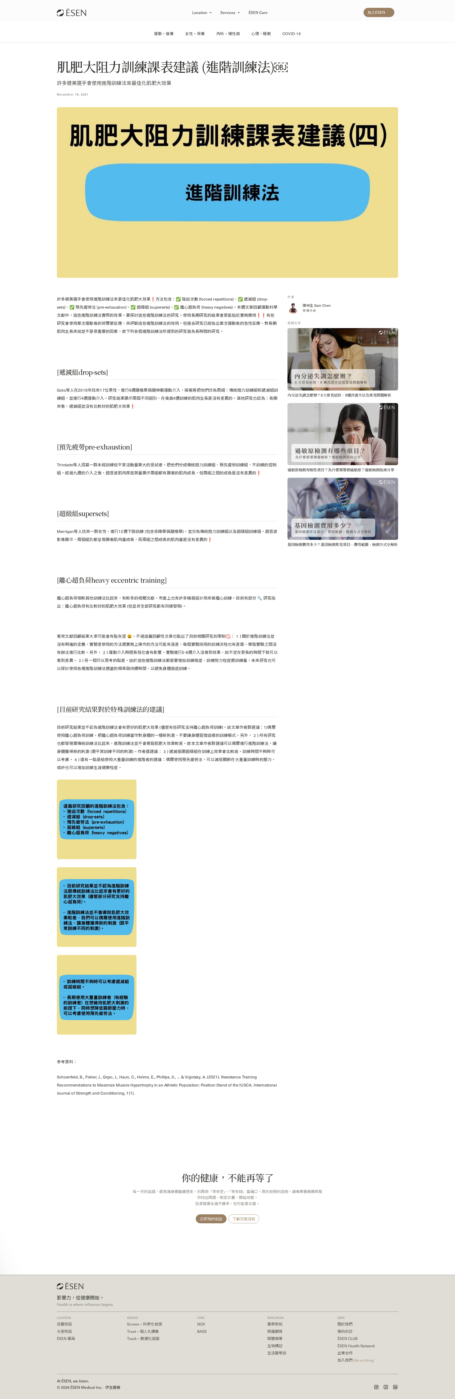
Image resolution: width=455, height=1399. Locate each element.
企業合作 (345, 1352)
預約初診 (345, 1331)
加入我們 (355, 1360)
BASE (202, 1331)
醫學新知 (274, 1323)
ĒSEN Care (258, 12)
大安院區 (64, 1331)
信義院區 (64, 1323)
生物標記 (274, 1345)
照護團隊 (274, 1331)
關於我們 (345, 1323)
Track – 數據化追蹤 (143, 1338)
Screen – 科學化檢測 (144, 1323)
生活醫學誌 (276, 1352)
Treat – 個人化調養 (143, 1331)
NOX (201, 1323)
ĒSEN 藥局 (66, 1338)
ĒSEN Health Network (356, 1345)
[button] (202, 13)
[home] (74, 12)
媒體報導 (274, 1338)
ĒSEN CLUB (347, 1338)
